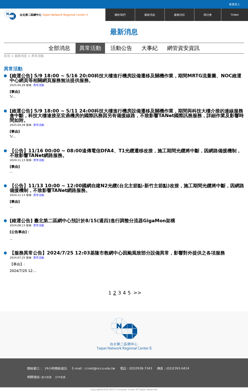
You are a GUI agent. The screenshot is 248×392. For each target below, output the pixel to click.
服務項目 (179, 14)
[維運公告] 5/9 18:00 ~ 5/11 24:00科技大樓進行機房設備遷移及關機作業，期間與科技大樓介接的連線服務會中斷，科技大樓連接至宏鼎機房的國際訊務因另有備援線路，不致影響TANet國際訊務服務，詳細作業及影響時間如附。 (127, 115)
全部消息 (59, 48)
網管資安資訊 (183, 48)
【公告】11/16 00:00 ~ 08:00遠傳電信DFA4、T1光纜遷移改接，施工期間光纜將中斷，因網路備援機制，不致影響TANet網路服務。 (125, 153)
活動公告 (121, 48)
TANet (235, 14)
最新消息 (149, 14)
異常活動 (90, 48)
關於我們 (120, 14)
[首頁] (10, 15)
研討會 (208, 14)
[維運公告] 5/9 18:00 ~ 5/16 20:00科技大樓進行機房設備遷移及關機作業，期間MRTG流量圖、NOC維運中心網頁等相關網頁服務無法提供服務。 (125, 78)
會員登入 (234, 4)
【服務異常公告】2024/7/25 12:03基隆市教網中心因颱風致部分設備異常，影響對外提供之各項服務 (117, 253)
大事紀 (149, 48)
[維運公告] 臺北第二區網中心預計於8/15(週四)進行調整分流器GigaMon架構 (92, 220)
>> (137, 293)
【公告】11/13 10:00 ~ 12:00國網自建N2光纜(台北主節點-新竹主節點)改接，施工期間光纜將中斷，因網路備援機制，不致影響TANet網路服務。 (127, 188)
